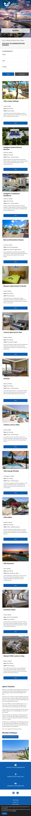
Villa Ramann (8, 563)
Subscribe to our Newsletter (15, 786)
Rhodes (4, 719)
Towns (4, 54)
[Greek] (29, 2)
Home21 (6, 378)
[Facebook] (13, 793)
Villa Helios (7, 517)
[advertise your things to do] (15, 774)
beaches (26, 703)
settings (14, 810)
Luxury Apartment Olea (12, 332)
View (15, 123)
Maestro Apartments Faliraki (14, 286)
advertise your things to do (15, 776)
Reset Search (22, 74)
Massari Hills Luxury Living (13, 656)
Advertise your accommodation (15, 767)
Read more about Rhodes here (10, 736)
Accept (4, 813)
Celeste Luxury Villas (11, 425)
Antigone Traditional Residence (11, 195)
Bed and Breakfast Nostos (13, 240)
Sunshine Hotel (9, 610)
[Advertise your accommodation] (15, 765)
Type (3, 60)
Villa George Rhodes (11, 471)
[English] (27, 2)
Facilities (4, 66)
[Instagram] (17, 793)
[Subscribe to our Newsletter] (15, 783)
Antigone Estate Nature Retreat (12, 148)
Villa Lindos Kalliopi (11, 101)
